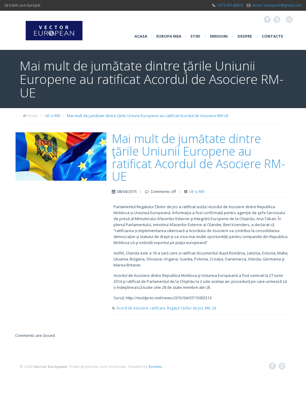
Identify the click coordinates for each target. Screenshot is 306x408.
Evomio (155, 366)
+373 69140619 (230, 5)
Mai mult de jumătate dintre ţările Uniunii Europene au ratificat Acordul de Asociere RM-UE (148, 115)
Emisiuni (219, 36)
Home (32, 115)
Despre (245, 36)
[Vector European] (54, 27)
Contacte (272, 36)
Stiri (195, 36)
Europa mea (168, 36)
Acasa (140, 36)
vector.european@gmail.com (277, 5)
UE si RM (52, 115)
